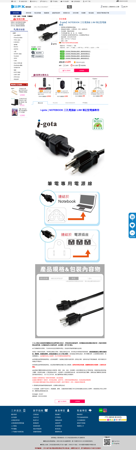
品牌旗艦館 (76, 1)
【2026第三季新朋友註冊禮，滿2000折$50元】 (75, 56)
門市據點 (55, 1)
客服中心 (44, 1)
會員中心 (34, 1)
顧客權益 (53, 437)
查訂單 (125, 6)
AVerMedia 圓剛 (18, 65)
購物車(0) (112, 6)
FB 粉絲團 (65, 1)
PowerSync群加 (18, 37)
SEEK (15, 58)
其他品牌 (16, 79)
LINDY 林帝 (17, 74)
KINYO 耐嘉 (17, 72)
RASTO (16, 46)
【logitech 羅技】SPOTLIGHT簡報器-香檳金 (23, 90)
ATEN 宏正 (17, 77)
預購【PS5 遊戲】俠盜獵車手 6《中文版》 (23, 110)
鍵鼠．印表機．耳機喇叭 (25, 16)
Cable (15, 60)
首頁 (14, 1)
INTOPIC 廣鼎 (17, 54)
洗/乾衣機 (75, 13)
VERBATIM (17, 67)
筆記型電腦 (37, 13)
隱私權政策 (60, 437)
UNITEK (16, 49)
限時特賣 (28, 13)
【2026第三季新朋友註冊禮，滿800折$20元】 (74, 58)
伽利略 (15, 44)
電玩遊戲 (91, 13)
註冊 (117, 6)
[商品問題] (37, 54)
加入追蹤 (75, 65)
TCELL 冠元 (17, 40)
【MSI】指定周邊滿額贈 (17, 24)
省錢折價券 (24, 1)
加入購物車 (67, 70)
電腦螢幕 (46, 13)
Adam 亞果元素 (18, 63)
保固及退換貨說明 (70, 102)
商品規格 (55, 102)
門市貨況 (85, 102)
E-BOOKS (16, 42)
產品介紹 (40, 103)
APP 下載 (87, 1)
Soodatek (16, 56)
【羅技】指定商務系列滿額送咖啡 (20, 22)
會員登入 (105, 6)
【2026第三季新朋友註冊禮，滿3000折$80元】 (75, 53)
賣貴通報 (83, 65)
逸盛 (15, 70)
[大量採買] (37, 57)
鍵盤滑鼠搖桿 (56, 13)
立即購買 (81, 70)
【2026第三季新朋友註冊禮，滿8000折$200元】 (75, 51)
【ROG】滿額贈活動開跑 (17, 25)
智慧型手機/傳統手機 (103, 13)
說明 (83, 62)
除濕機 (83, 13)
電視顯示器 (66, 13)
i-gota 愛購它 (17, 35)
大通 (15, 51)
